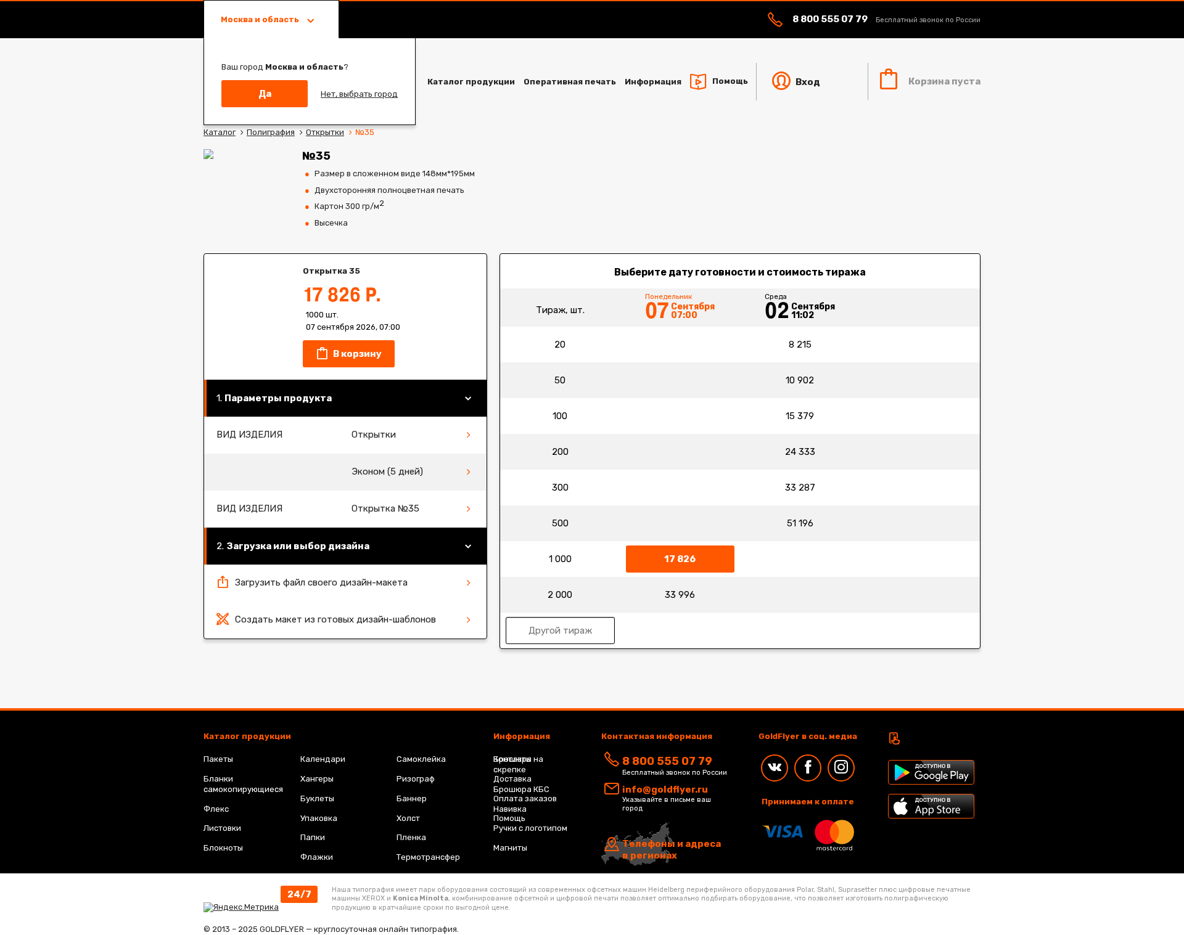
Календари (322, 759)
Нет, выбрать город (359, 94)
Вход (807, 82)
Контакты (512, 759)
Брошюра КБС (521, 789)
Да (264, 93)
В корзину (356, 353)
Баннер (412, 798)
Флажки (316, 857)
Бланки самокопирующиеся (243, 784)
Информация (653, 81)
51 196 (800, 523)
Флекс (216, 809)
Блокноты (223, 847)
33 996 (680, 594)
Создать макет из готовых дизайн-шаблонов (335, 619)
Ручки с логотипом (530, 828)
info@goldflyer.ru (665, 789)
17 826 (680, 559)
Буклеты (317, 798)
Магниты (510, 847)
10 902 (800, 380)
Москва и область (261, 19)
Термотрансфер (428, 857)
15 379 (800, 416)
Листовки (222, 828)
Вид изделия (249, 434)
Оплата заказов (525, 798)
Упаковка (318, 818)
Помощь (730, 81)
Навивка (510, 809)
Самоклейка (421, 759)
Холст (408, 818)
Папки (312, 837)
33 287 (800, 487)
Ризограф (416, 778)
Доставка (512, 778)
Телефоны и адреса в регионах (671, 850)
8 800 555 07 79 (830, 19)
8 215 (800, 344)
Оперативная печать (570, 81)
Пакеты (218, 759)
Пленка (411, 837)
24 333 (800, 451)
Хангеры (317, 778)
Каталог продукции (471, 81)
